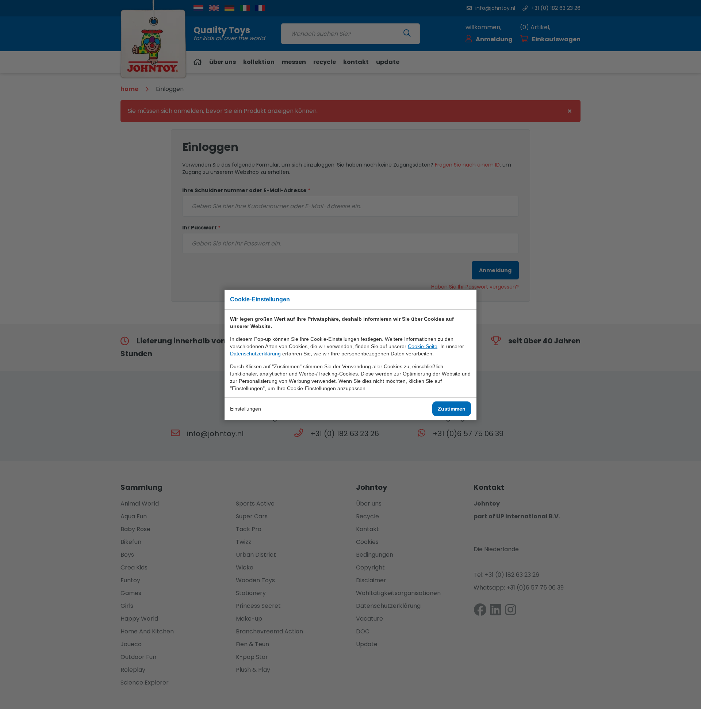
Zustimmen (452, 409)
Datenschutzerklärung (255, 354)
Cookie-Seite (422, 346)
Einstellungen (245, 409)
